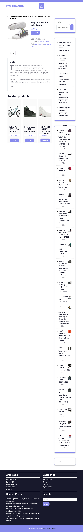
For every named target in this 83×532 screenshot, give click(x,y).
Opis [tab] (12, 53)
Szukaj (58, 22)
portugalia (47, 44)
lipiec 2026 (10, 482)
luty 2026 (9, 489)
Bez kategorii (47, 480)
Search (46, 504)
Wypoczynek (47, 487)
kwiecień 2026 (11, 484)
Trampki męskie (28, 16)
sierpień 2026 (11, 480)
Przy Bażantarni (15, 5)
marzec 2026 (11, 487)
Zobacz (35, 33)
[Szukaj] (71, 27)
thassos (33, 46)
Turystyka (46, 484)
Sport (45, 482)
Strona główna (14, 16)
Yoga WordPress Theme (41, 528)
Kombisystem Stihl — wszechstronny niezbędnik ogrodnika (64, 79)
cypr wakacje (38, 44)
